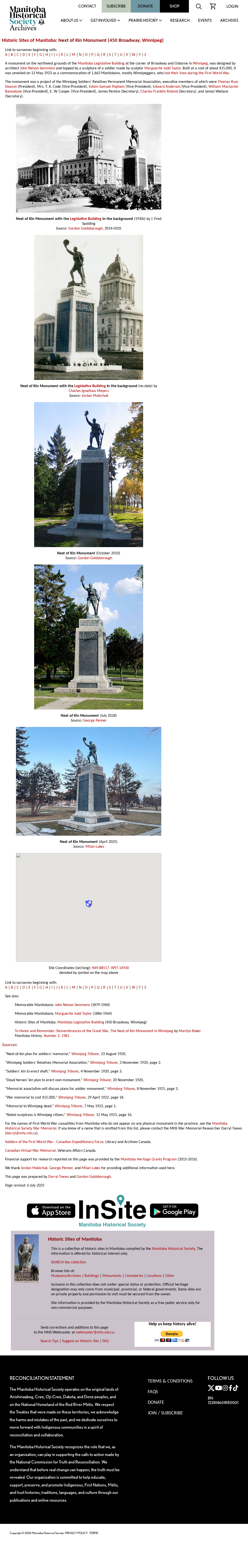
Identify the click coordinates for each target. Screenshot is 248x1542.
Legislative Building (85, 219)
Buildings (92, 1276)
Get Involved (103, 21)
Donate (145, 6)
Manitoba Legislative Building (101, 63)
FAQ (105, 1341)
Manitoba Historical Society (173, 1249)
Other (169, 1276)
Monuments (111, 1276)
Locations (154, 1276)
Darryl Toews (58, 1177)
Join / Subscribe (165, 1413)
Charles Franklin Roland (159, 92)
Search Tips (49, 1341)
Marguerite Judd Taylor (162, 68)
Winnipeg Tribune (85, 1054)
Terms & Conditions (170, 1381)
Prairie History (143, 21)
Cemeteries (134, 1276)
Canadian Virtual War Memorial (30, 1151)
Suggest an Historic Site (80, 1341)
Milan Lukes (94, 847)
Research (180, 21)
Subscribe (116, 6)
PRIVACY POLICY (76, 1533)
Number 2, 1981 (56, 1036)
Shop (174, 6)
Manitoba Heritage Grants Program (149, 1159)
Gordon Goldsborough (85, 229)
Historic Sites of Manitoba (29, 40)
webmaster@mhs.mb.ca (95, 1332)
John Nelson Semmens (37, 68)
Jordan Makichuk (95, 396)
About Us (69, 21)
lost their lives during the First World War (196, 73)
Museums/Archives (66, 1276)
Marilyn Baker (190, 1031)
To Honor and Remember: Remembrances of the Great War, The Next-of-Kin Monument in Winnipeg (94, 1031)
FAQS (153, 1392)
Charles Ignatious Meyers (89, 391)
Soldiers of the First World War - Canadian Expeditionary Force (54, 1142)
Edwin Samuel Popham (107, 87)
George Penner (95, 721)
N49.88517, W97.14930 (110, 968)
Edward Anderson (166, 87)
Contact (87, 6)
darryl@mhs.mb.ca (21, 1133)
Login (232, 6)
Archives (229, 21)
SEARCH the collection (68, 1262)
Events (205, 21)
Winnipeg (152, 40)
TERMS (93, 1533)
